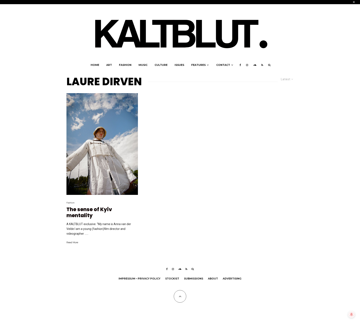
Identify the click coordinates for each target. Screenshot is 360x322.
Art (109, 64)
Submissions (193, 278)
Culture (161, 64)
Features (198, 64)
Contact (223, 64)
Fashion (125, 64)
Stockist (172, 278)
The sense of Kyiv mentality (89, 213)
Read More (72, 242)
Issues (179, 64)
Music (143, 64)
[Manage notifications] (351, 314)
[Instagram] (247, 65)
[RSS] (262, 65)
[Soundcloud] (255, 65)
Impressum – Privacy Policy (139, 278)
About (213, 278)
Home (95, 64)
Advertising (232, 278)
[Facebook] (240, 65)
